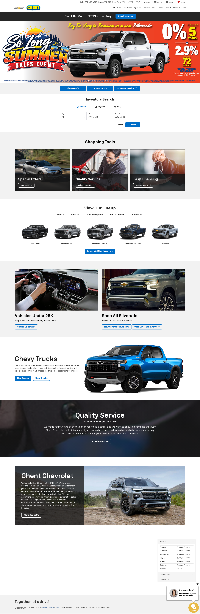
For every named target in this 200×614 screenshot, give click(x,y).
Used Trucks (41, 378)
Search (133, 125)
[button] (88, 80)
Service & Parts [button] (149, 8)
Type (63, 114)
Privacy (57, 607)
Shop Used (99, 88)
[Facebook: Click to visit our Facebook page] (137, 2)
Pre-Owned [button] (127, 8)
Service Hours (165, 575)
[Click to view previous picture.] (8, 52)
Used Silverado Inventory (147, 327)
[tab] (81, 107)
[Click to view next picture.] (192, 52)
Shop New (72, 88)
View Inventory (125, 16)
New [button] (119, 8)
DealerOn (44, 607)
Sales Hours (164, 541)
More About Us (31, 515)
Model (117, 114)
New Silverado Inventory (116, 327)
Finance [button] (161, 8)
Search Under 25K (26, 327)
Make (90, 114)
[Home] (114, 8)
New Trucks (23, 378)
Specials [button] (137, 8)
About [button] (168, 8)
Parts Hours (164, 579)
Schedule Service (126, 88)
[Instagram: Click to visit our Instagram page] (139, 2)
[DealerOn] (21, 607)
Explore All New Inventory (100, 251)
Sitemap (51, 607)
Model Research (179, 8)
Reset (120, 125)
